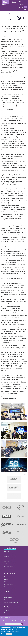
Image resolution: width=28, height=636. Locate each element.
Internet (6, 554)
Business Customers (13, 2)
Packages (6, 551)
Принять (3, 633)
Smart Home (7, 559)
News (20, 1)
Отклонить (9, 633)
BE (22, 7)
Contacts (6, 610)
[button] (14, 420)
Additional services (8, 586)
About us (4, 4)
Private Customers (4, 2)
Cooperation (7, 599)
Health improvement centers (11, 568)
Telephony (6, 561)
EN (25, 7)
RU (19, 7)
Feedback (21, 4)
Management (7, 594)
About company (8, 597)
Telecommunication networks (11, 602)
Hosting (6, 563)
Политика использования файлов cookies (10, 631)
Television (6, 556)
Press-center (7, 612)
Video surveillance (8, 566)
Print (25, 474)
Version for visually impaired (25, 9)
